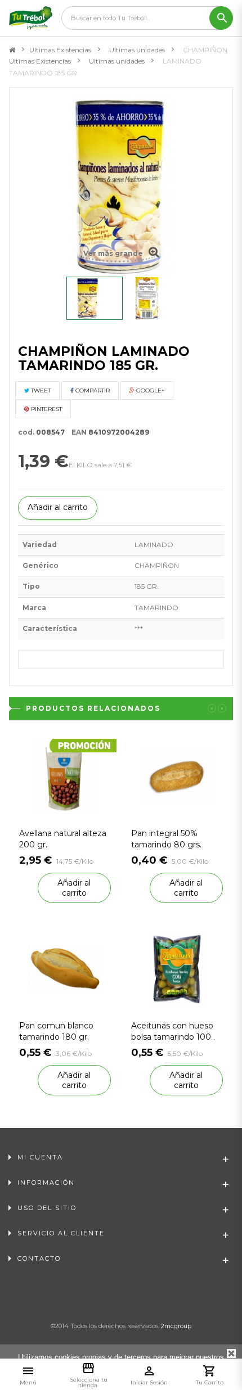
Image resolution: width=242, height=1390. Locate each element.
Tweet (40, 390)
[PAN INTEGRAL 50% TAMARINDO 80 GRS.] (177, 775)
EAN (76, 432)
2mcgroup (176, 1326)
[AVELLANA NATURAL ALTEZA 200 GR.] (65, 775)
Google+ (149, 390)
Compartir (92, 390)
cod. (26, 432)
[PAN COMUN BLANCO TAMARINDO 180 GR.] (65, 968)
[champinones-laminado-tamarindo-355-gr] (94, 298)
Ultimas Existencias (60, 50)
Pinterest (45, 409)
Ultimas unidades (137, 50)
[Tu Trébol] (30, 18)
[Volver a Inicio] (12, 50)
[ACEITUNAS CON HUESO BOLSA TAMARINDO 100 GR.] (177, 968)
